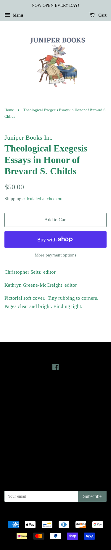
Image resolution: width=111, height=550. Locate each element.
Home (9, 110)
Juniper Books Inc (54, 514)
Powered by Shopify (88, 514)
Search (55, 421)
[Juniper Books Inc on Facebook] (55, 368)
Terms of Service (55, 446)
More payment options (55, 255)
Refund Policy (55, 438)
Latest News (55, 388)
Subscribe (92, 496)
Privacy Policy (55, 430)
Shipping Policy (55, 454)
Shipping (12, 198)
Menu (17, 15)
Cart (102, 15)
